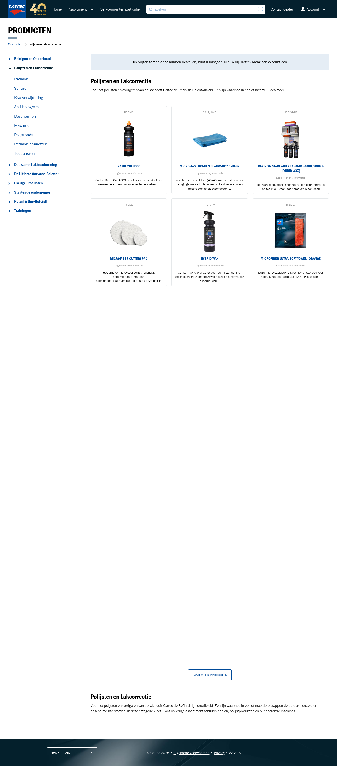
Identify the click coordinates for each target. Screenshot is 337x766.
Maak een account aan (269, 62)
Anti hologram (26, 106)
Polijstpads (23, 134)
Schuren (21, 88)
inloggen (215, 62)
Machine (21, 125)
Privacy (219, 752)
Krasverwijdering (28, 97)
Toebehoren (24, 153)
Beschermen (25, 116)
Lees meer (276, 90)
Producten (15, 44)
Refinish (21, 79)
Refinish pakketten (30, 144)
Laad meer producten (210, 675)
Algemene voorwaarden (192, 752)
